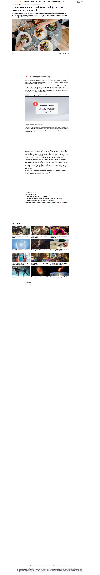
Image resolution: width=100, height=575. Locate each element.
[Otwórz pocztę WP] (71, 2)
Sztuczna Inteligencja (56, 1)
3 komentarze (61, 53)
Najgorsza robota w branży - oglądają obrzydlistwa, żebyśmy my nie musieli (44, 198)
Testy (44, 1)
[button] (74, 1)
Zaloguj (78, 1)
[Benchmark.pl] (25, 2)
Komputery (38, 1)
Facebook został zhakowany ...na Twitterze (37, 196)
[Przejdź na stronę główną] (18, 2)
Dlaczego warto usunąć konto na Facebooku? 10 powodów (40, 200)
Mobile (32, 1)
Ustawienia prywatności (65, 565)
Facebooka (64, 80)
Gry (63, 1)
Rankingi (48, 1)
